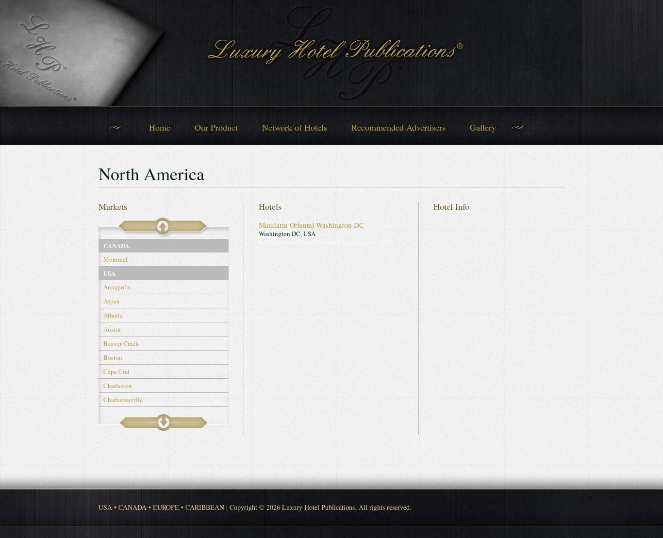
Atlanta (113, 315)
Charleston (117, 385)
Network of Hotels (294, 127)
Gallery (483, 127)
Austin (112, 329)
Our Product (216, 127)
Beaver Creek (121, 343)
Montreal (115, 259)
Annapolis (117, 287)
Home (159, 127)
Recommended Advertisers (398, 127)
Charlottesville (123, 399)
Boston (112, 357)
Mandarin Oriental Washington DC (311, 225)
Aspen (111, 301)
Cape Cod (116, 371)
